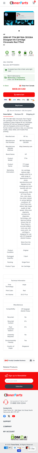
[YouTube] (13, 416)
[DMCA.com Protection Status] (19, 439)
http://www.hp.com (25, 146)
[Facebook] (4, 416)
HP (4, 34)
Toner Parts (15, 444)
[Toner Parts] (19, 4)
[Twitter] (9, 416)
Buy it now (19, 105)
